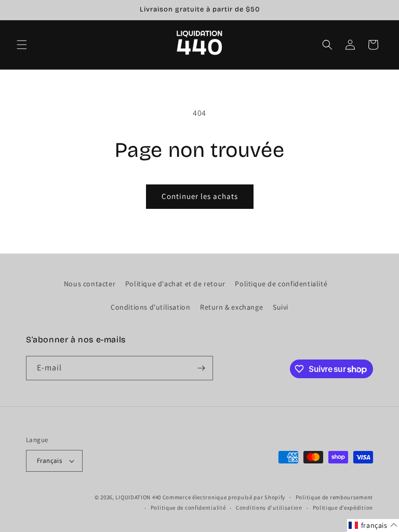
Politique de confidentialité (281, 283)
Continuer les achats (200, 196)
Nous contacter (89, 283)
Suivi (280, 307)
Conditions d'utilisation (150, 307)
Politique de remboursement (334, 497)
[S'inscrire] (201, 368)
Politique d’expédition (343, 507)
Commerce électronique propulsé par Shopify (224, 497)
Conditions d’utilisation (269, 507)
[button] (21, 44)
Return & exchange (231, 307)
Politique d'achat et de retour (175, 283)
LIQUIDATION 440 (138, 497)
